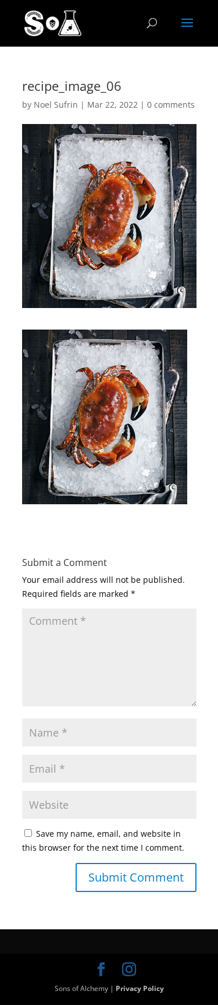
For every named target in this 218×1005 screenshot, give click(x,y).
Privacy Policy (140, 988)
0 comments (171, 104)
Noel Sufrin (56, 104)
